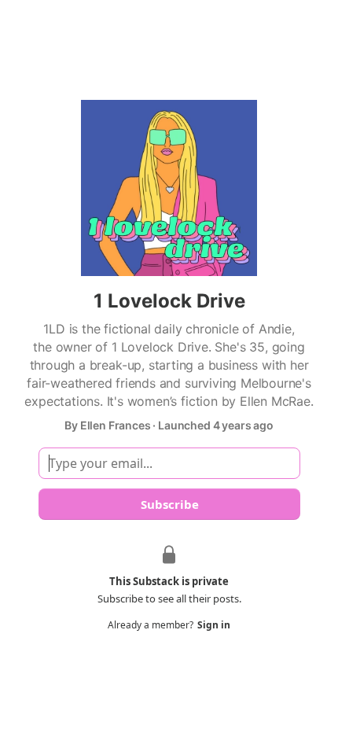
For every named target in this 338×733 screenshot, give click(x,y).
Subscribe (169, 504)
